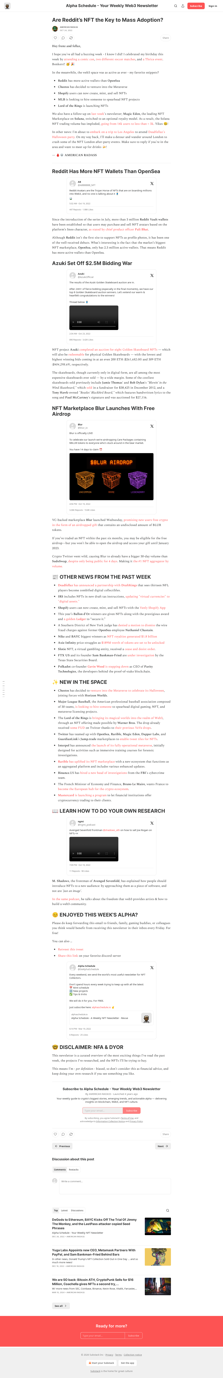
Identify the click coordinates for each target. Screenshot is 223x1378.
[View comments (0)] (63, 38)
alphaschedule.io (101, 1007)
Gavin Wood (96, 666)
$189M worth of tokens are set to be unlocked (133, 642)
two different (105, 59)
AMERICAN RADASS (69, 27)
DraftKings (129, 585)
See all (59, 1305)
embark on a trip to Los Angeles (112, 132)
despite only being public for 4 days (92, 561)
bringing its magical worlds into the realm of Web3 (127, 718)
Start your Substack (103, 1362)
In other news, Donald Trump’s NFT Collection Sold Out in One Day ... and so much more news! (95, 1260)
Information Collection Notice (110, 1121)
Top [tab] (56, 1210)
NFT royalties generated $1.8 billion (132, 636)
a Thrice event (152, 59)
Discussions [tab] (77, 1210)
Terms (118, 1354)
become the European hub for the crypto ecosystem (93, 789)
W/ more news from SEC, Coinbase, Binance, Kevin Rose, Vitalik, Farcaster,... (94, 1288)
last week (97, 114)
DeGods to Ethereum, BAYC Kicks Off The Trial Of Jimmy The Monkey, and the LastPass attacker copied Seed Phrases (94, 1224)
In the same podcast (65, 899)
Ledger (81, 619)
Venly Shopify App (153, 607)
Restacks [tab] (73, 1169)
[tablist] (66, 1169)
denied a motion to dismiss (136, 625)
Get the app (127, 1362)
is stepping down (117, 666)
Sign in (213, 6)
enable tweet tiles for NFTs (138, 739)
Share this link (68, 955)
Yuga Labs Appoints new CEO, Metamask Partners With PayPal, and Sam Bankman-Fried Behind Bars (93, 1252)
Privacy (109, 1354)
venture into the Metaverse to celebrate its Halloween (127, 690)
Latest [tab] (64, 1210)
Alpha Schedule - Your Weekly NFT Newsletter (77, 1232)
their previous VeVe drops (133, 727)
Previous (64, 1146)
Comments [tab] (60, 1169)
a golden (70, 619)
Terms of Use (127, 1118)
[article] (111, 1230)
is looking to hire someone (93, 706)
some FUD (77, 727)
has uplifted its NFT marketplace (91, 761)
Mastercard (66, 795)
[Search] (175, 6)
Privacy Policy (136, 1121)
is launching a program (90, 795)
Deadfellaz (65, 585)
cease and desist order (140, 649)
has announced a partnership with (97, 585)
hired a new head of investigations (103, 773)
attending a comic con (79, 59)
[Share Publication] (183, 6)
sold (89, 387)
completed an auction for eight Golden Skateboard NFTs (118, 349)
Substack (95, 1371)
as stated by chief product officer (112, 229)
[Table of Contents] (3, 689)
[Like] (55, 38)
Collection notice (133, 1354)
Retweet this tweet (70, 949)
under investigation (140, 655)
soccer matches (125, 59)
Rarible (63, 761)
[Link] (47, 171)
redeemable (76, 354)
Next (161, 1146)
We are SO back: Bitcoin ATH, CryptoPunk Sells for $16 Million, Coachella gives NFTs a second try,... (93, 1282)
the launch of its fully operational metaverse (121, 745)
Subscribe (196, 6)
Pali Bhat (141, 229)
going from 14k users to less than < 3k (127, 123)
